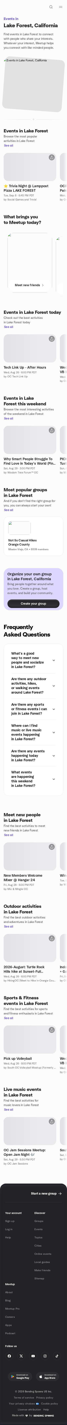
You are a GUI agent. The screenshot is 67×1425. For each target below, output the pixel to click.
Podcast (10, 1333)
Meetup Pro (12, 1309)
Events (38, 1229)
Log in (9, 1229)
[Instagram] (45, 1356)
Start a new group (44, 1193)
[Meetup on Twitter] (21, 1356)
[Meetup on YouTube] (33, 1356)
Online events (43, 1254)
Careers (10, 1317)
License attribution (29, 1409)
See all (8, 145)
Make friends (42, 1270)
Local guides (42, 1262)
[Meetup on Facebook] (9, 1356)
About (9, 1292)
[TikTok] (57, 1356)
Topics (38, 1237)
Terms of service (24, 1397)
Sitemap (39, 1278)
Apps (8, 1325)
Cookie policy (49, 1403)
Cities (38, 1246)
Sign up (10, 1221)
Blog (8, 1300)
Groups (39, 1221)
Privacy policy (44, 1397)
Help (8, 1237)
